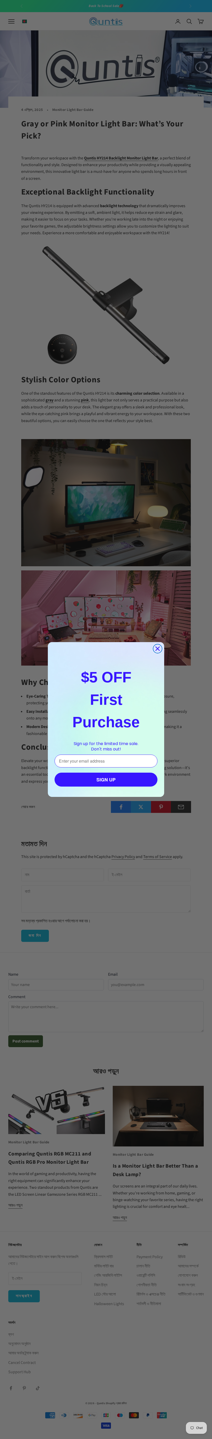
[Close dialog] (157, 648)
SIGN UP (106, 779)
